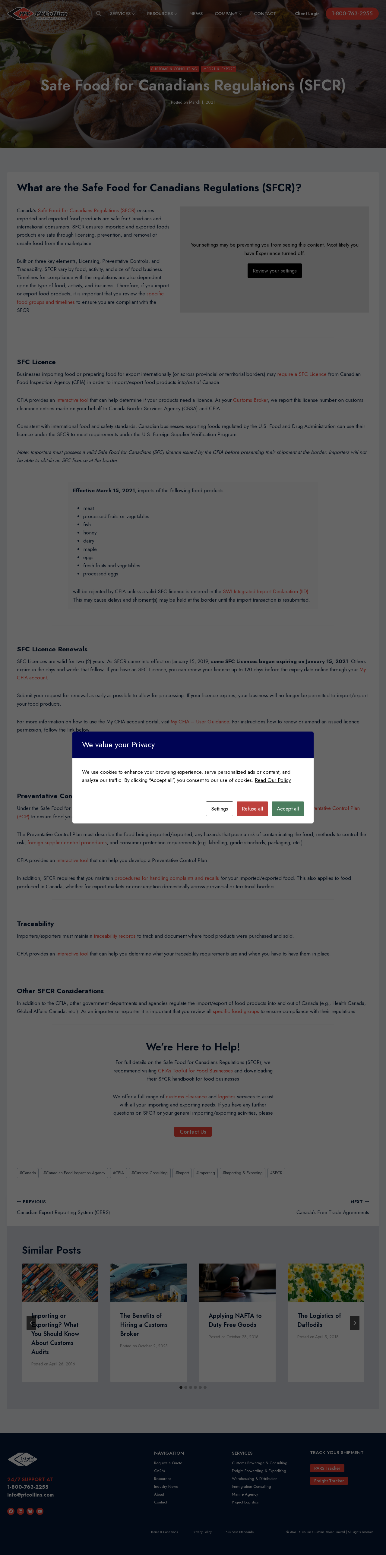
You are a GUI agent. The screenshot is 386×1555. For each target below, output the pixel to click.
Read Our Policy (273, 780)
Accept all (288, 808)
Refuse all (252, 808)
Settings (219, 808)
